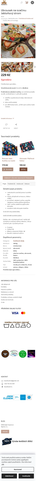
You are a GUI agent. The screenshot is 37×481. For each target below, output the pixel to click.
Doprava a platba (6, 290)
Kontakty (4, 287)
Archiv (5, 431)
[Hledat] (22, 3)
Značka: (10, 21)
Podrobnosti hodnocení (26, 19)
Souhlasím (26, 476)
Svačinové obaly (18, 241)
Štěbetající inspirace (7, 425)
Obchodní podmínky (7, 295)
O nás (3, 302)
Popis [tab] (4, 184)
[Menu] (32, 3)
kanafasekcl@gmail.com (11, 381)
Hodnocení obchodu (7, 300)
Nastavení (18, 469)
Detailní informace (6, 119)
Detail (23, 169)
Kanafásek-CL (8, 387)
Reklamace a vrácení (7, 292)
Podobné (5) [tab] (11, 184)
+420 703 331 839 (9, 384)
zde (3, 464)
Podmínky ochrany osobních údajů (11, 297)
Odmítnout (9, 476)
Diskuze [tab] (27, 184)
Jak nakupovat (5, 284)
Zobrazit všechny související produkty (18, 178)
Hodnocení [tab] (20, 184)
